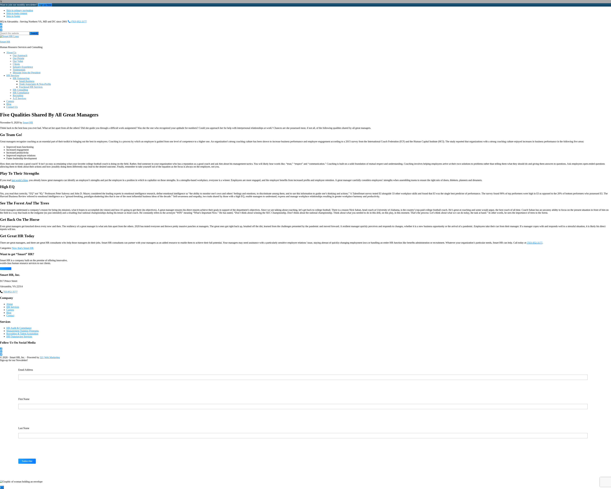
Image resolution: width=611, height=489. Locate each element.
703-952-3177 (10, 291)
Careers (10, 309)
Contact (10, 315)
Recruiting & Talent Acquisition (22, 333)
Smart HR (5, 41)
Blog (8, 312)
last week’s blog (20, 180)
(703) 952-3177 (78, 21)
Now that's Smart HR (23, 248)
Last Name (23, 428)
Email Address (25, 369)
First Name (23, 399)
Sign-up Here (45, 5)
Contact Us (5, 268)
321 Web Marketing (50, 357)
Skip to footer (13, 16)
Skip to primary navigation (19, 10)
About (9, 304)
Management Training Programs (22, 330)
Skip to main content (16, 13)
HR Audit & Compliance (19, 328)
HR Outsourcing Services (19, 336)
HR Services (12, 307)
